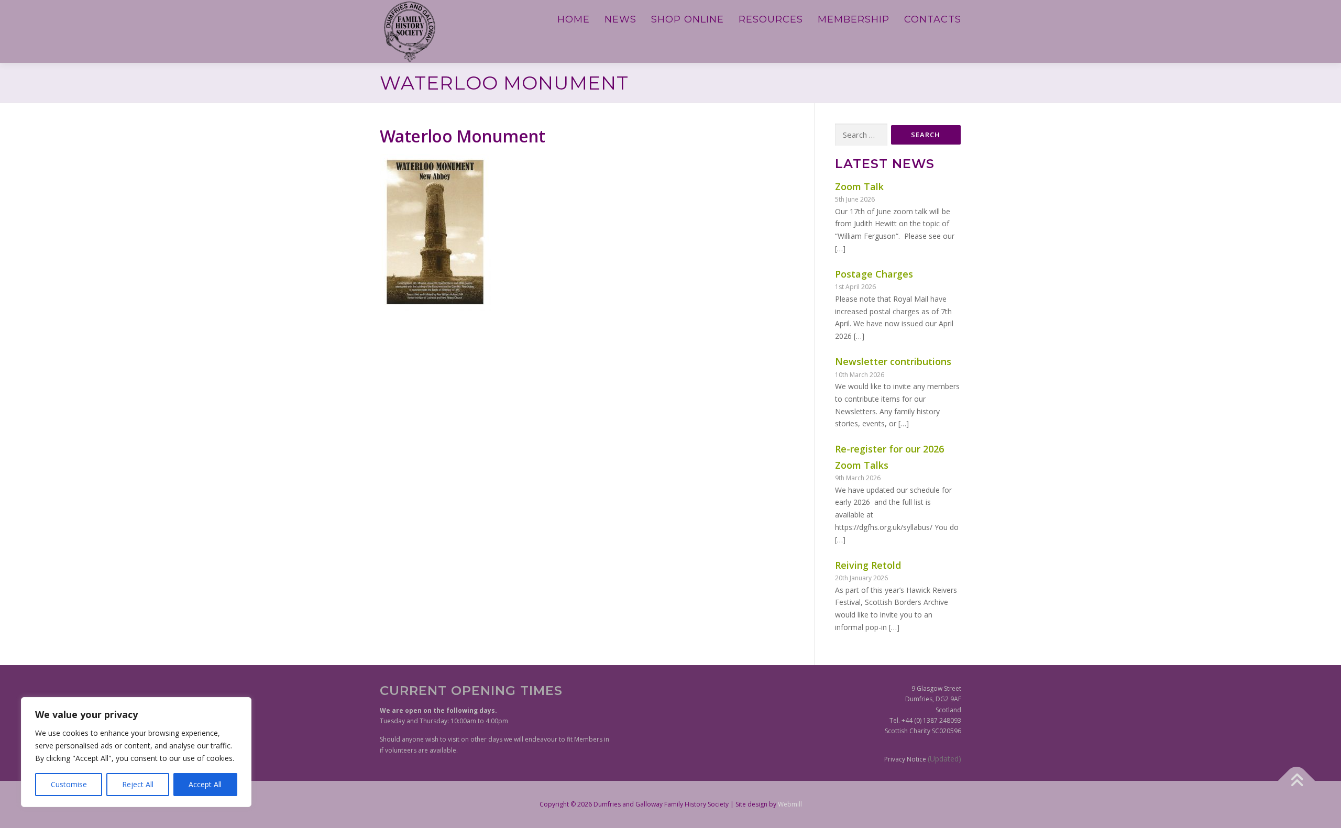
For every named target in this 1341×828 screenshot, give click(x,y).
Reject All (137, 784)
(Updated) (944, 759)
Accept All (205, 784)
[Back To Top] (1296, 780)
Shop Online (687, 19)
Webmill (790, 804)
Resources (771, 19)
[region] (136, 752)
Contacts (932, 19)
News (620, 19)
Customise (69, 784)
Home (573, 19)
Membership (853, 19)
